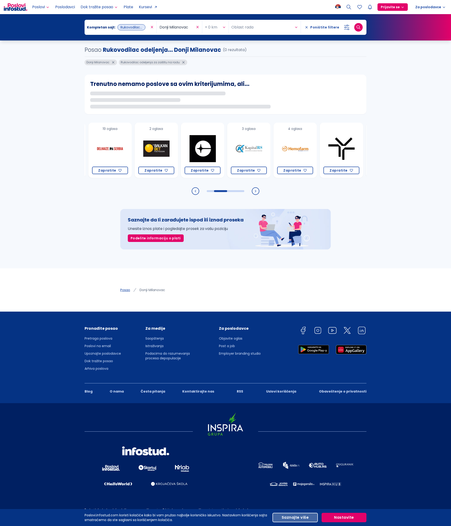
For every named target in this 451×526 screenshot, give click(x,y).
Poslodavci (65, 7)
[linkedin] (361, 331)
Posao (125, 290)
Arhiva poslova (96, 368)
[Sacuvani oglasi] (359, 7)
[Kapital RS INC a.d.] (237, 150)
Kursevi (145, 7)
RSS (240, 391)
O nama (117, 391)
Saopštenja (154, 338)
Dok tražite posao (99, 361)
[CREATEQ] (191, 150)
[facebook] (303, 331)
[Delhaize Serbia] (99, 150)
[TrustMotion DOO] (330, 150)
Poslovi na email (98, 346)
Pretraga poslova (98, 338)
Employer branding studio (240, 353)
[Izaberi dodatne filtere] (346, 27)
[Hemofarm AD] (284, 150)
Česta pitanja (153, 391)
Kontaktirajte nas (198, 391)
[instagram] (318, 331)
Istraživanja (154, 346)
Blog (89, 391)
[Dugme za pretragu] (358, 27)
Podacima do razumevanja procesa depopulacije (167, 356)
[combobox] (118, 27)
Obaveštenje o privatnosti (342, 391)
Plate (128, 7)
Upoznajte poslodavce (103, 353)
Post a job (227, 346)
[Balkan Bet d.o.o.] (145, 150)
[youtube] (332, 331)
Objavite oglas (230, 338)
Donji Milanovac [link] (152, 290)
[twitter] (347, 331)
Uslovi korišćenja (281, 391)
